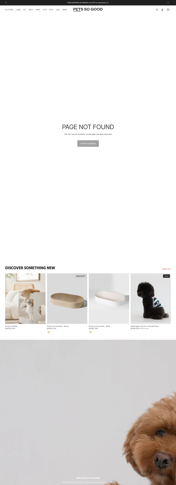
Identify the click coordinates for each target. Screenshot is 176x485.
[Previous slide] (9, 299)
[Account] (162, 10)
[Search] (157, 10)
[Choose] (125, 320)
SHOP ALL (166, 269)
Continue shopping (88, 143)
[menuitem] (64, 10)
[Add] (41, 320)
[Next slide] (41, 299)
